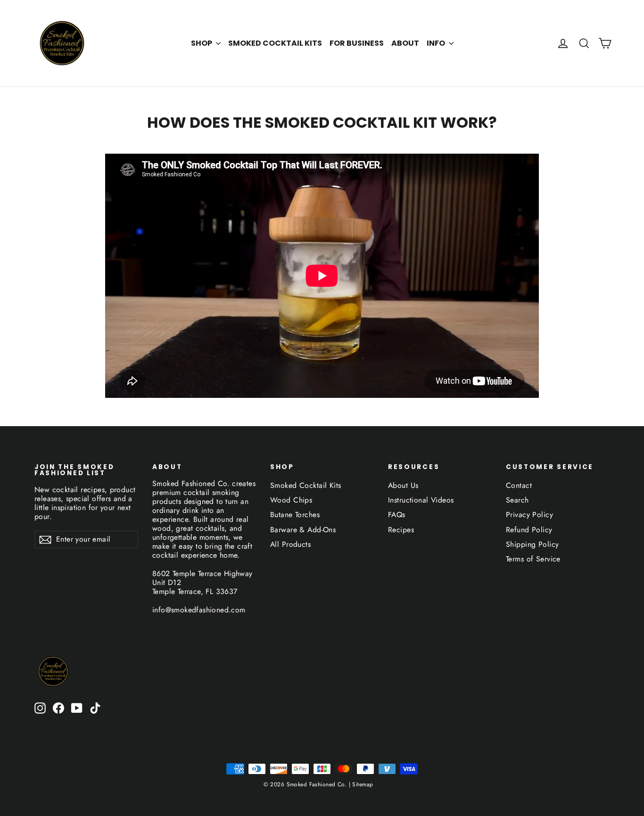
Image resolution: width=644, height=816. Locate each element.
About (405, 43)
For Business (357, 43)
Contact (519, 485)
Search (517, 500)
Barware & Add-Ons (303, 529)
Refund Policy (529, 529)
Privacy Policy (529, 514)
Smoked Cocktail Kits (275, 43)
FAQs (396, 514)
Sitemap (361, 784)
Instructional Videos (421, 500)
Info (436, 43)
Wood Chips (291, 500)
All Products (290, 544)
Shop (202, 43)
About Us (403, 485)
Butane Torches (295, 514)
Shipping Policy (532, 544)
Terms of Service (533, 558)
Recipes (401, 529)
